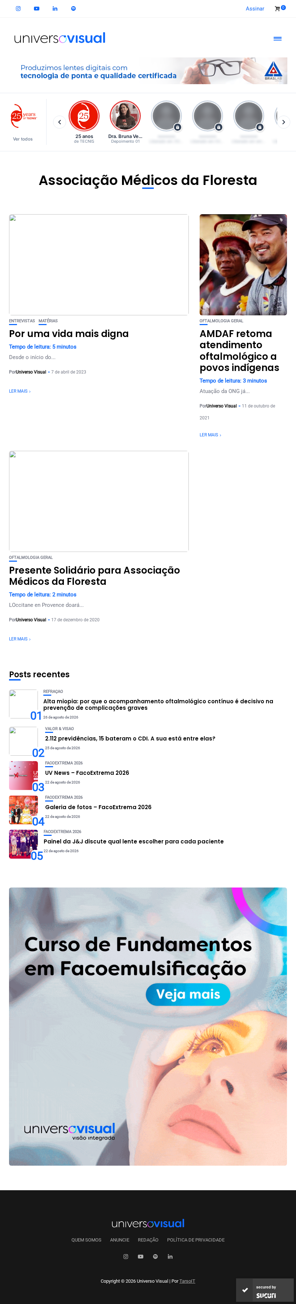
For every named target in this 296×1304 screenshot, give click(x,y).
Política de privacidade (196, 1240)
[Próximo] (283, 122)
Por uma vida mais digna (69, 333)
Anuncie (119, 1240)
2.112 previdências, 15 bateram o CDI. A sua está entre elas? (130, 738)
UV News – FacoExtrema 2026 (87, 773)
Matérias (48, 321)
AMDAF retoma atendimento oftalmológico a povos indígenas (239, 350)
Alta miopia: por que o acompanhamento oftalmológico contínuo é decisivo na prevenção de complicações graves (158, 705)
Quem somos (86, 1240)
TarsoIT (187, 1281)
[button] (26, 122)
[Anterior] (59, 122)
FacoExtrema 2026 (64, 763)
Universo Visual (31, 372)
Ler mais (18, 391)
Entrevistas (22, 321)
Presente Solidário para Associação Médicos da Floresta (94, 576)
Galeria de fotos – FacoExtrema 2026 (98, 807)
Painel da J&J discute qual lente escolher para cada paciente (134, 841)
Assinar (255, 8)
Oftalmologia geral (221, 321)
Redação (148, 1240)
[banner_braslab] (148, 70)
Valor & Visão (59, 729)
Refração (53, 692)
